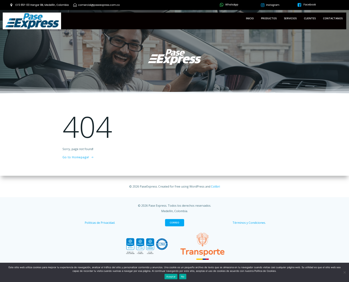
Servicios (290, 18)
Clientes (310, 18)
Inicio (250, 18)
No (182, 276)
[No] (344, 272)
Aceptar (171, 276)
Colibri (215, 186)
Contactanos (333, 18)
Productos (269, 18)
